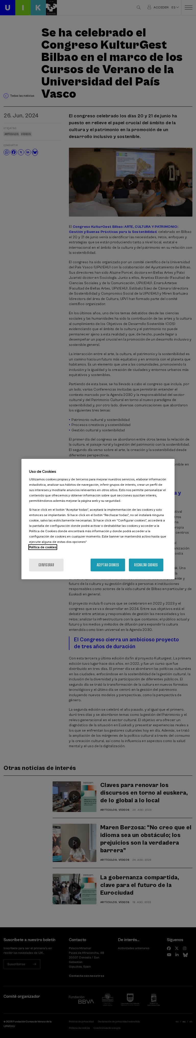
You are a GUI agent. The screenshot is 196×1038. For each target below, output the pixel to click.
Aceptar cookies (108, 565)
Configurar (46, 565)
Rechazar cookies (146, 565)
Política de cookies (42, 547)
